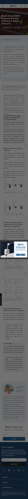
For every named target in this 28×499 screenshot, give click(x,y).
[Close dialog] (26, 242)
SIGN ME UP (20, 254)
